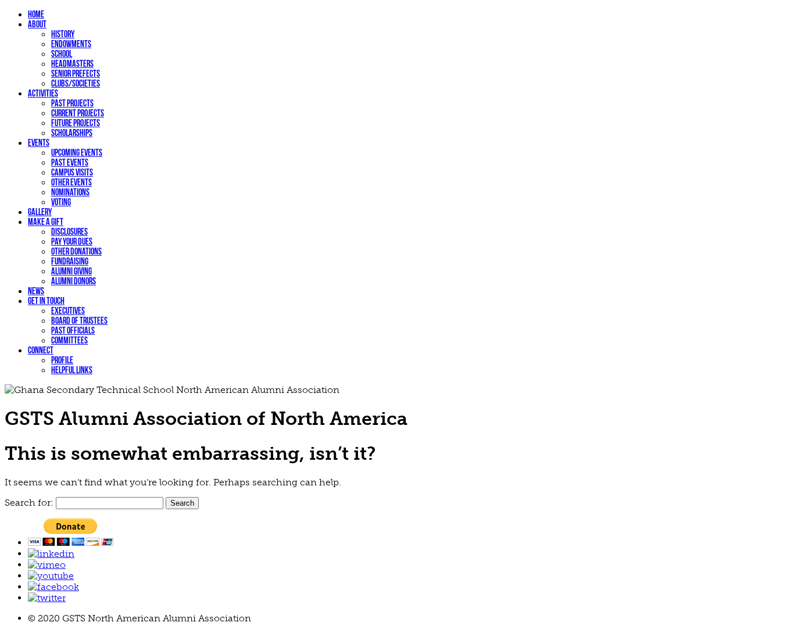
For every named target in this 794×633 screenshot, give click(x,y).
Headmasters (72, 64)
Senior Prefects (75, 73)
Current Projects (77, 113)
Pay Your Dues (71, 241)
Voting (61, 202)
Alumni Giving (71, 271)
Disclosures (69, 232)
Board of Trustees (79, 321)
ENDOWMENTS (71, 44)
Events (38, 143)
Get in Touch (46, 301)
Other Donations (76, 251)
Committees (69, 340)
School (61, 54)
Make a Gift (45, 222)
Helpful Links (71, 370)
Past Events (69, 162)
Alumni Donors (73, 281)
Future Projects (75, 123)
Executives (68, 311)
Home (36, 14)
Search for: (29, 502)
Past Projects (72, 103)
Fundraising (69, 261)
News (36, 291)
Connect (40, 350)
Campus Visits (72, 172)
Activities (43, 93)
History (62, 34)
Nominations (70, 192)
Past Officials (73, 330)
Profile (62, 360)
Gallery (40, 212)
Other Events (71, 182)
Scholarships (71, 133)
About (37, 24)
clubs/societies (75, 83)
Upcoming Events (76, 153)
